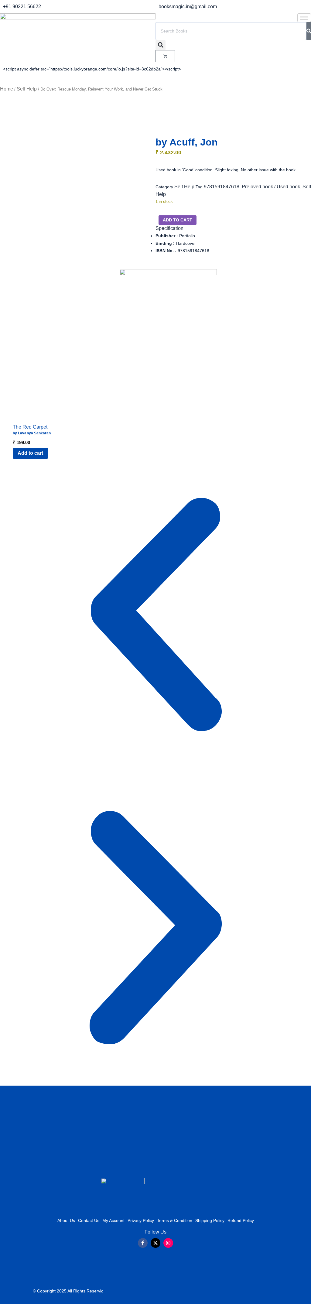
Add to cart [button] (30, 453)
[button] (161, 45)
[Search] (308, 31)
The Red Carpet (30, 427)
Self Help (27, 88)
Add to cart (177, 219)
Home (6, 88)
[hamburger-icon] (304, 17)
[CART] (165, 56)
